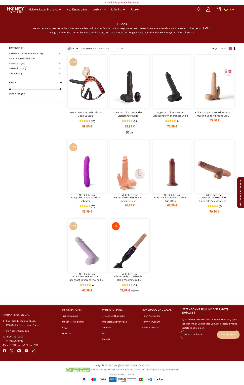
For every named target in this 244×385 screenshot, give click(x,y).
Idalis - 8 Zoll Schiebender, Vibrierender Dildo (128, 114)
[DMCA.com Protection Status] (77, 369)
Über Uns (66, 333)
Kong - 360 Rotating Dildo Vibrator (85, 199)
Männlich (18, 68)
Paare (16, 73)
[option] (127, 132)
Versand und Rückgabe (113, 315)
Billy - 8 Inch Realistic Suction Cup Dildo (170, 199)
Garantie (106, 327)
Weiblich (18, 63)
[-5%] (129, 251)
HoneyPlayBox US (151, 315)
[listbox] (129, 132)
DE (229, 9)
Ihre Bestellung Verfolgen (114, 321)
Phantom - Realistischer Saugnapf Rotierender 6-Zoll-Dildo (85, 278)
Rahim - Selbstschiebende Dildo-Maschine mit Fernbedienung (128, 278)
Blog (64, 327)
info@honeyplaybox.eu (126, 2)
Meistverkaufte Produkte (27, 53)
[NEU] (87, 87)
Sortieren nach (88, 48)
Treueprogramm (70, 315)
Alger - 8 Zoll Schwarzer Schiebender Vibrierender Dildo (170, 114)
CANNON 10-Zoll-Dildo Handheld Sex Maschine (212, 199)
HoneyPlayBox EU (151, 321)
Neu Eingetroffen (23, 58)
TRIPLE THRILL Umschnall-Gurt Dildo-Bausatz (85, 114)
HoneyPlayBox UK (151, 327)
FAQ (104, 333)
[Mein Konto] (208, 9)
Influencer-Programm (73, 321)
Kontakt (106, 339)
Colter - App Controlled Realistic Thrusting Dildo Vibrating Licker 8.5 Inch (213, 114)
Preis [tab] (12, 82)
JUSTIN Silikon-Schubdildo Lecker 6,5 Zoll (128, 199)
